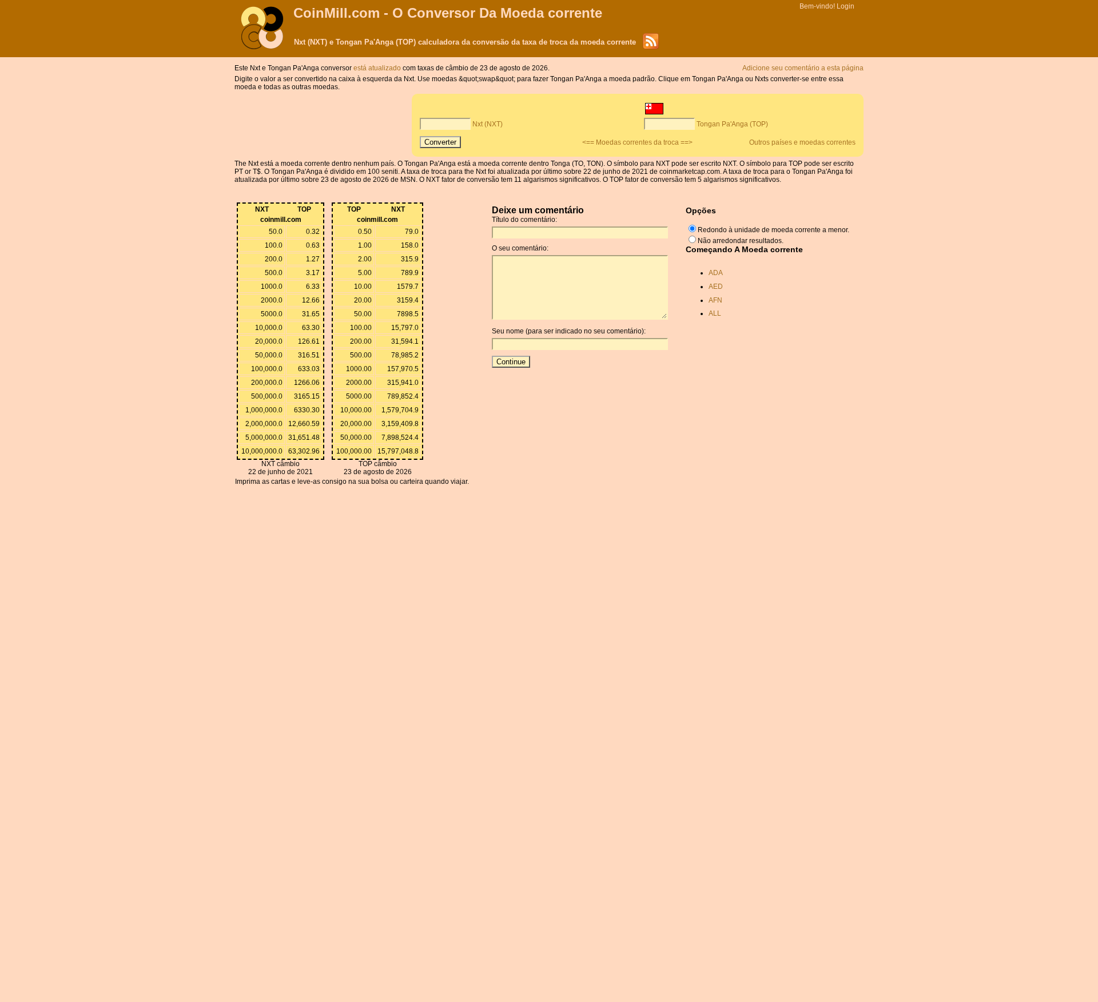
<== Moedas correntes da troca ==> (637, 142)
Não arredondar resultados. (740, 241)
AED (716, 287)
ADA (716, 273)
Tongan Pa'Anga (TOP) (732, 124)
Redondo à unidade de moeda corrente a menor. (773, 230)
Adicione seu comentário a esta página (803, 68)
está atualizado (378, 68)
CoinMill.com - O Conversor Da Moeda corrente (447, 13)
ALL (715, 313)
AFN (715, 300)
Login (845, 6)
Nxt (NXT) (487, 124)
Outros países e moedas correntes (802, 142)
